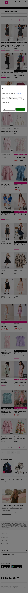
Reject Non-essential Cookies (9, 109)
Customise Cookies (13, 105)
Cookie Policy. (18, 93)
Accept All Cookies (20, 109)
